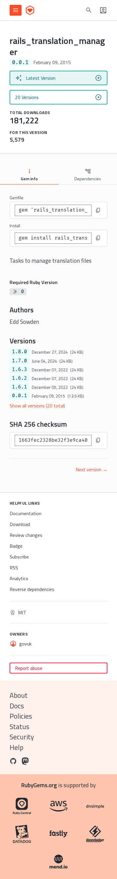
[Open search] (88, 10)
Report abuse (28, 668)
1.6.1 (19, 387)
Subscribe (19, 556)
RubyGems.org (39, 785)
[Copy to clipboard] (98, 210)
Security (22, 737)
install (15, 225)
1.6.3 (19, 370)
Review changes (26, 535)
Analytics (19, 578)
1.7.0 (19, 361)
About (19, 695)
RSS (14, 567)
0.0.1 (19, 396)
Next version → (91, 469)
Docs (17, 706)
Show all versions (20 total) (37, 405)
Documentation (25, 513)
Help (16, 747)
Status (19, 726)
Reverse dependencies (32, 589)
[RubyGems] (30, 10)
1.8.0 (19, 352)
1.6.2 (19, 378)
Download (20, 524)
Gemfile (16, 197)
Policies (21, 716)
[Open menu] (16, 10)
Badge (16, 545)
